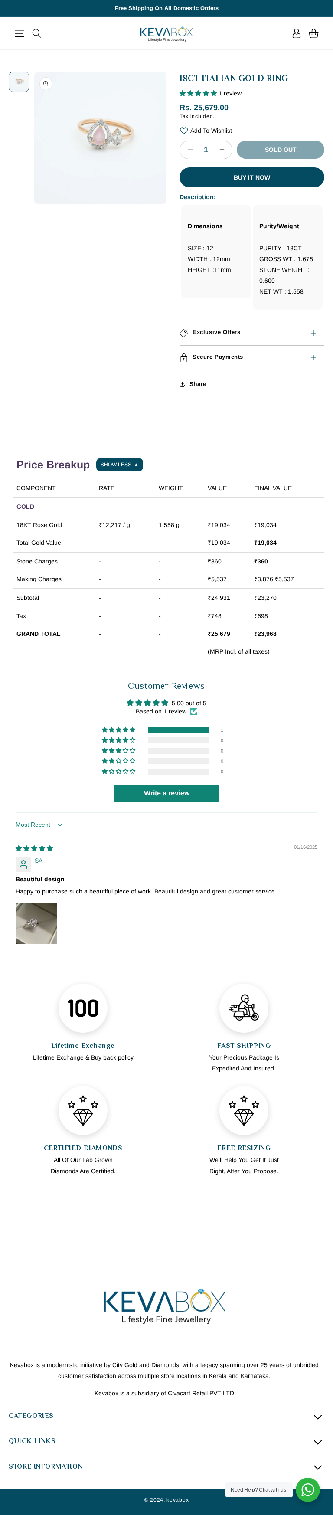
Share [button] (197, 383)
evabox (179, 1500)
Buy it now (252, 177)
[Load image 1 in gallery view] (19, 82)
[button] (19, 33)
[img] (34, 848)
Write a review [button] (166, 793)
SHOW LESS (120, 464)
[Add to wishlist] (184, 130)
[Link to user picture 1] (36, 924)
